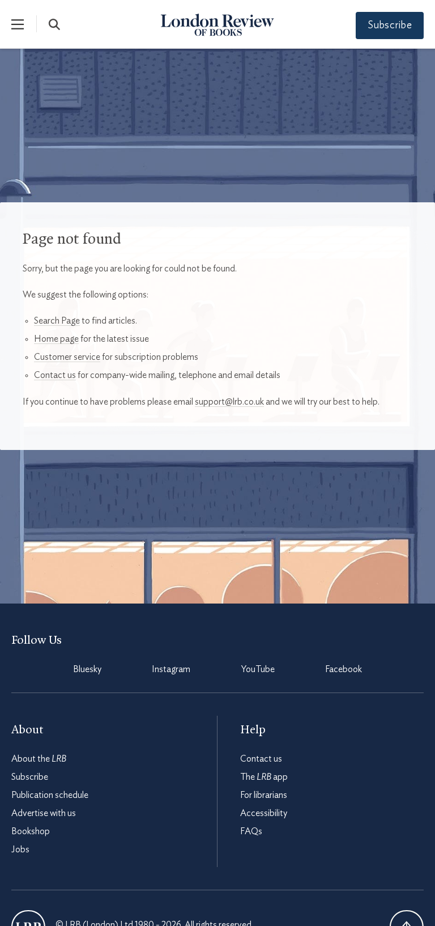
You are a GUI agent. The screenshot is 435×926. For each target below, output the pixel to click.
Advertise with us (43, 813)
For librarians (263, 795)
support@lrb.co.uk (229, 401)
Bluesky (87, 669)
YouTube (258, 669)
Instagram (171, 669)
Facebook (343, 669)
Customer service (67, 357)
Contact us (55, 375)
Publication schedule (49, 795)
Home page (56, 338)
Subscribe (390, 25)
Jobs (20, 849)
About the (38, 758)
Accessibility (263, 813)
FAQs (251, 831)
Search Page (57, 320)
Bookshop (30, 831)
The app (264, 776)
